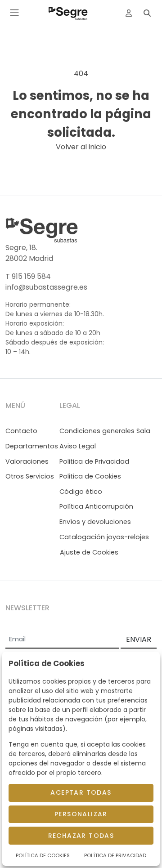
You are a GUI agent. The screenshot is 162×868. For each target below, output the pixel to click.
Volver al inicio (81, 147)
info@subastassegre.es (46, 287)
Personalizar (81, 814)
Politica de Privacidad (94, 461)
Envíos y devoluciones (95, 521)
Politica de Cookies (90, 476)
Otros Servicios (29, 476)
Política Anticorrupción (96, 506)
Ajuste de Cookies (89, 552)
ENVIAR (138, 639)
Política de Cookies (43, 855)
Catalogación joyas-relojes (104, 536)
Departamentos (31, 446)
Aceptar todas (80, 792)
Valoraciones (27, 461)
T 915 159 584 (28, 276)
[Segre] (68, 13)
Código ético (80, 491)
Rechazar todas (81, 835)
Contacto (21, 430)
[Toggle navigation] (14, 12)
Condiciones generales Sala (104, 430)
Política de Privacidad (115, 855)
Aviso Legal (77, 446)
